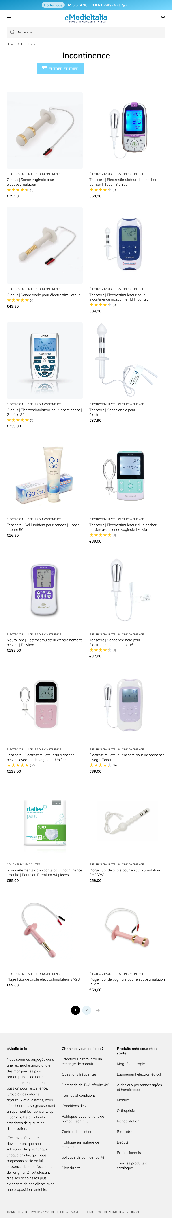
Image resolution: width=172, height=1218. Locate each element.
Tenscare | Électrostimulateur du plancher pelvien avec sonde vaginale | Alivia (123, 527)
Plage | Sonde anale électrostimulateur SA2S (43, 979)
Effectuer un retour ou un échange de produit (82, 1061)
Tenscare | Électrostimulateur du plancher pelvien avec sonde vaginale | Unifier (40, 757)
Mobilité (123, 1100)
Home (10, 44)
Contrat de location (77, 1131)
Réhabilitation (128, 1121)
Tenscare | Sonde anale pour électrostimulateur (112, 412)
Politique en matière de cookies (80, 1144)
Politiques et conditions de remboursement (83, 1118)
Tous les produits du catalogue (133, 1165)
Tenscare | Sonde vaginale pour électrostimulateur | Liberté (114, 642)
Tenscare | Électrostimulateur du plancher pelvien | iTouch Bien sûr (123, 182)
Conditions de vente (78, 1105)
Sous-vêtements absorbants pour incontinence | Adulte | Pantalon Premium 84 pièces (44, 872)
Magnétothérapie (131, 1063)
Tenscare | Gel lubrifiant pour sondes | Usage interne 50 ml (43, 527)
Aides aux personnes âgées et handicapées (139, 1087)
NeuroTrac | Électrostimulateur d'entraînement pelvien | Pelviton (44, 642)
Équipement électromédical (139, 1074)
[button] (163, 18)
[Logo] (86, 18)
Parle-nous (53, 5)
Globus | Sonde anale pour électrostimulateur (43, 295)
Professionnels (129, 1152)
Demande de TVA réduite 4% (86, 1085)
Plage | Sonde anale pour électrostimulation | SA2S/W (125, 872)
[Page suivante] (96, 1010)
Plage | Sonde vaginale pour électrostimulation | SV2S (127, 981)
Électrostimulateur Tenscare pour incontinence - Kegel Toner (127, 757)
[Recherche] (11, 32)
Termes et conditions (79, 1095)
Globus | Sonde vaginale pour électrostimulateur (30, 182)
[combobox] (86, 32)
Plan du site (71, 1168)
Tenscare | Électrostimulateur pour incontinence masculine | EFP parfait (118, 297)
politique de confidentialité (83, 1157)
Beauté (123, 1142)
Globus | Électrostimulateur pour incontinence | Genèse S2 (44, 412)
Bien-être (124, 1131)
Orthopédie (126, 1110)
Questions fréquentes (79, 1074)
